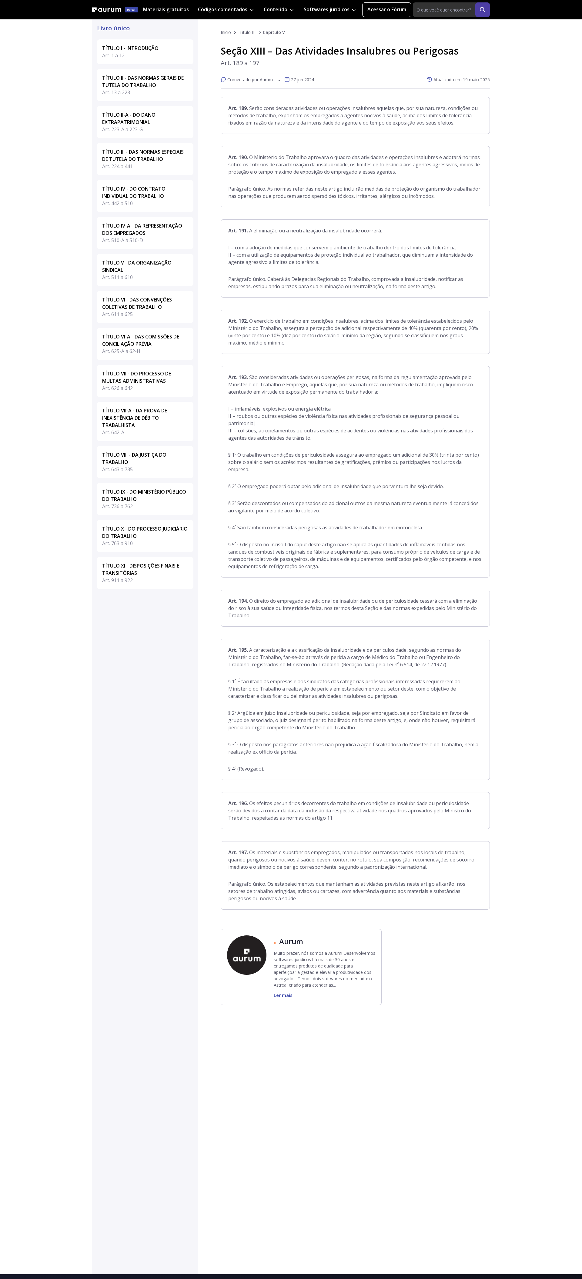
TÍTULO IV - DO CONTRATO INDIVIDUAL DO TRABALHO (134, 196)
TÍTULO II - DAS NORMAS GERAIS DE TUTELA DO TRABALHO (143, 85)
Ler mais (283, 995)
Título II (246, 32)
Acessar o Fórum (386, 9)
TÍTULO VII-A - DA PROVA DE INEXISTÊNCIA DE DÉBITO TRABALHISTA (134, 421)
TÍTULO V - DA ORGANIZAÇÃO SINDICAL (137, 270)
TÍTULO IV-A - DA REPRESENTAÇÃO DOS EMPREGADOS (142, 233)
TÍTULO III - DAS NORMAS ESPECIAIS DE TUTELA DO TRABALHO (143, 159)
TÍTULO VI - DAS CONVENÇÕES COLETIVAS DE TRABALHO (137, 307)
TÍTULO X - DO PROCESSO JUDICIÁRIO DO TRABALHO (145, 536)
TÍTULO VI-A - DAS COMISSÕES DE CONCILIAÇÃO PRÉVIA (140, 344)
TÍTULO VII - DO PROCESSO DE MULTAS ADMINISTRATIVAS (136, 380)
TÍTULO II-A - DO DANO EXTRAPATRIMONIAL (129, 122)
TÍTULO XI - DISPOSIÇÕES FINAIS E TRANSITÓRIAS (140, 573)
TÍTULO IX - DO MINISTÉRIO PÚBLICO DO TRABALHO (144, 499)
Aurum (291, 941)
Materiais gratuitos (166, 9)
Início (226, 32)
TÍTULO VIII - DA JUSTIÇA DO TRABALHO (134, 462)
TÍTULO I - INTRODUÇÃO (130, 52)
